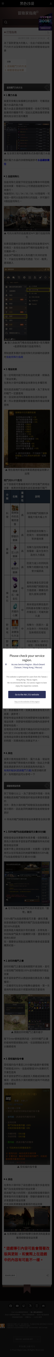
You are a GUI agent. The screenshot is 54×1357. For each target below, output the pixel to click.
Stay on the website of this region (27, 701)
